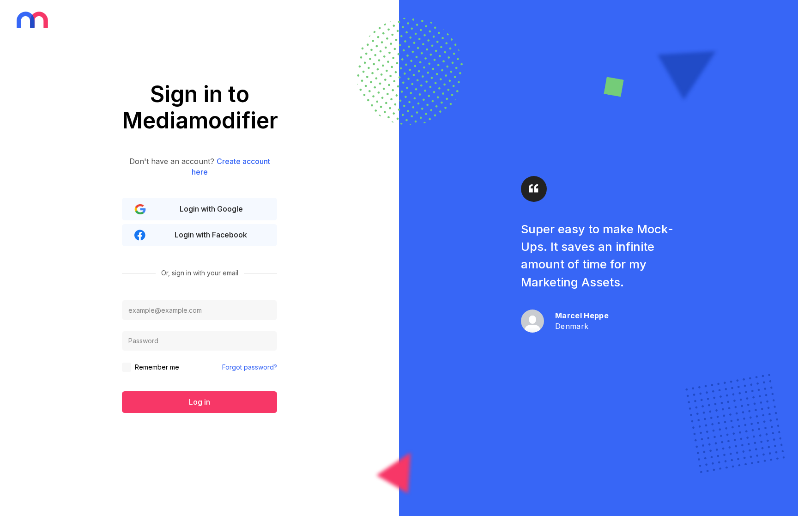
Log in (199, 402)
